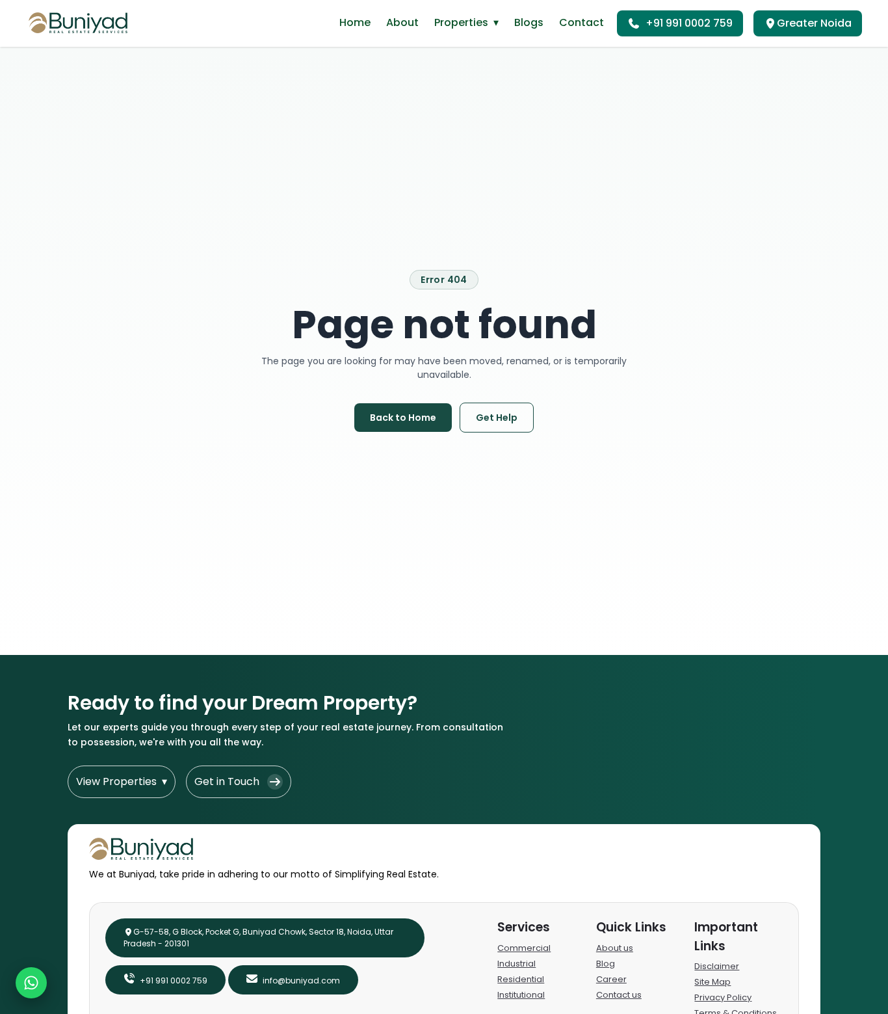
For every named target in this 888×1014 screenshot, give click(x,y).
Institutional (521, 995)
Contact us (619, 995)
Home (355, 22)
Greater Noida (814, 23)
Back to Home (403, 417)
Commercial (524, 948)
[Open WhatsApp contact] (31, 982)
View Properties (121, 781)
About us (614, 948)
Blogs (528, 22)
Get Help (496, 417)
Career (611, 979)
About (402, 22)
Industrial (516, 963)
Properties (466, 22)
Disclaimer (716, 966)
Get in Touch (226, 781)
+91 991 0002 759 (689, 23)
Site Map (712, 982)
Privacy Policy (722, 997)
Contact (581, 22)
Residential (520, 979)
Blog (605, 963)
